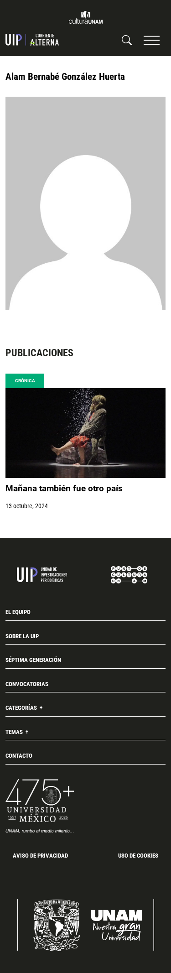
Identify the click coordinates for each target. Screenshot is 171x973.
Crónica (25, 381)
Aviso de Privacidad (40, 855)
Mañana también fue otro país (64, 489)
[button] (152, 40)
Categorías (21, 707)
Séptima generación (33, 659)
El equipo (18, 612)
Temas (14, 731)
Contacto (18, 755)
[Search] (127, 39)
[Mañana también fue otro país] (85, 433)
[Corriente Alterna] (32, 40)
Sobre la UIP (22, 636)
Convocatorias (26, 684)
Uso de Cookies (138, 855)
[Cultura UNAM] (86, 17)
